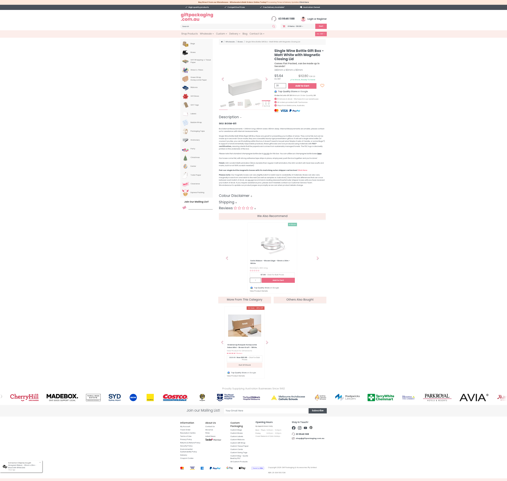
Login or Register (317, 19)
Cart (321, 26)
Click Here (304, 2)
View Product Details (259, 291)
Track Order (185, 430)
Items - (294, 26)
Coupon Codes (186, 458)
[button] (223, 79)
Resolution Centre (188, 433)
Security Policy (186, 446)
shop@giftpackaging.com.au (309, 438)
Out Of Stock (245, 365)
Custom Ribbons (237, 440)
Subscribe (317, 411)
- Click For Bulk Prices (272, 275)
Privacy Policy (186, 439)
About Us (209, 430)
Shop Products (189, 34)
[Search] (274, 26)
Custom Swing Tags (238, 452)
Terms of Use (185, 436)
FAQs (207, 433)
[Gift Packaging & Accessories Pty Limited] (200, 17)
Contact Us (210, 426)
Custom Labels (236, 436)
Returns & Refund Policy (190, 443)
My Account (185, 426)
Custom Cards (236, 449)
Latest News (210, 436)
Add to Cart (302, 86)
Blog (245, 34)
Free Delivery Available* (274, 7)
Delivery (183, 455)
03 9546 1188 (286, 19)
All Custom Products (239, 462)
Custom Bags (236, 430)
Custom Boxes (236, 433)
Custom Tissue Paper (239, 446)
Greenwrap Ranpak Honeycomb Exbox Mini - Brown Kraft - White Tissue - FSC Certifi (242, 347)
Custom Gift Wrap (237, 443)
